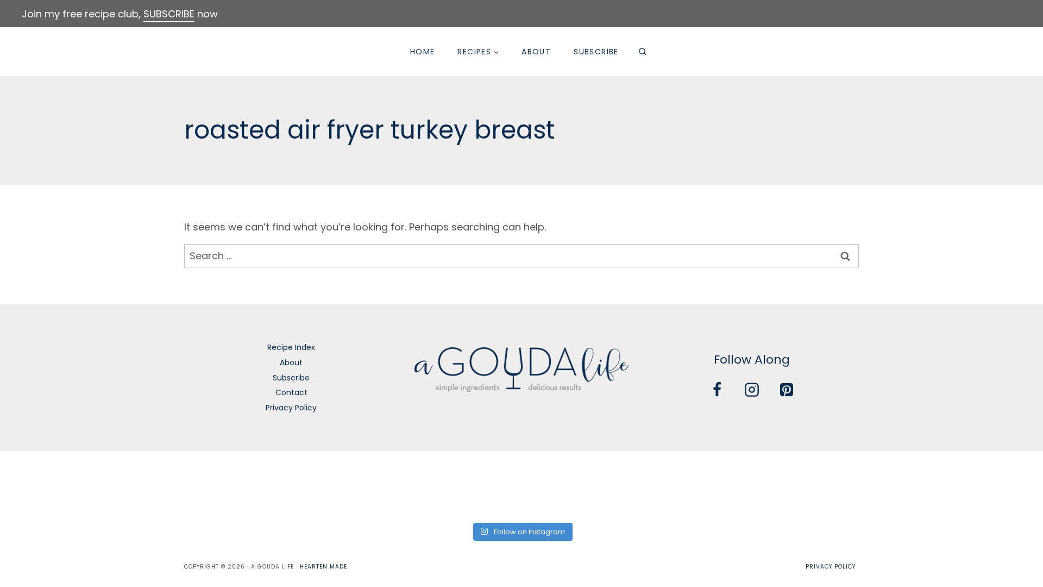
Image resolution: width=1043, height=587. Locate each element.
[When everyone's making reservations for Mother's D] (364, 485)
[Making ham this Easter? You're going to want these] (993, 485)
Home (422, 51)
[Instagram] (752, 389)
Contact (291, 392)
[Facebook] (717, 389)
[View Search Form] (643, 52)
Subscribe (596, 51)
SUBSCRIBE (168, 14)
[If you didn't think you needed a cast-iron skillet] (469, 485)
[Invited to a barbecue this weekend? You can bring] (49, 485)
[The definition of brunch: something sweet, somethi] (888, 485)
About (536, 51)
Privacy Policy (291, 407)
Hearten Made (323, 567)
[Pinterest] (786, 389)
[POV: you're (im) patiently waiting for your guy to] (154, 485)
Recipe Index (291, 347)
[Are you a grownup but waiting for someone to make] (259, 485)
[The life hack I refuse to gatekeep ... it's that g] (783, 485)
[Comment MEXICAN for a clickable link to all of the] (574, 485)
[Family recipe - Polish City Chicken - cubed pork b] (678, 485)
